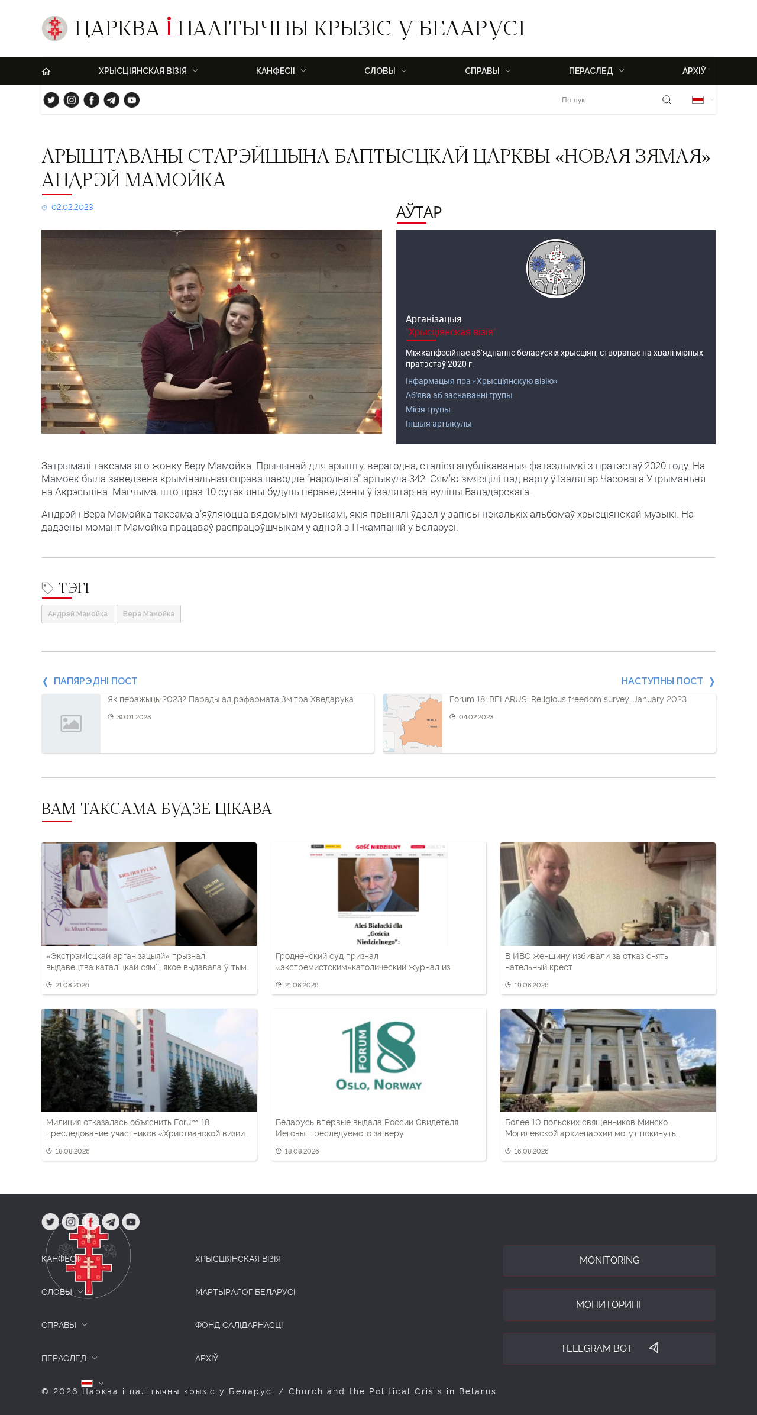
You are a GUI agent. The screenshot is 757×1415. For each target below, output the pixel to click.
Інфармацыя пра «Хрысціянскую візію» (482, 380)
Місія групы (428, 409)
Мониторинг (609, 1304)
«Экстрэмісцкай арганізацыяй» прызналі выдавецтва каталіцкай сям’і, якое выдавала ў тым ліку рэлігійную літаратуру (146, 962)
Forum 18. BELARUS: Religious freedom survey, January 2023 (568, 699)
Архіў (694, 71)
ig (67, 97)
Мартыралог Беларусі (245, 1292)
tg (107, 97)
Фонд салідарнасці (239, 1325)
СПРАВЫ (58, 1325)
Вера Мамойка (148, 614)
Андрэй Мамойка (78, 614)
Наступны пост (662, 681)
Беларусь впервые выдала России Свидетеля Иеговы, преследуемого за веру (367, 1128)
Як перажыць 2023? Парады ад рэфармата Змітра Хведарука (231, 699)
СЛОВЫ (56, 1292)
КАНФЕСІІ (60, 1259)
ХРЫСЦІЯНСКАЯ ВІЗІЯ (238, 1259)
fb (87, 97)
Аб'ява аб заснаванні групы (459, 394)
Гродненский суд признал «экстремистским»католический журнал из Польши (363, 962)
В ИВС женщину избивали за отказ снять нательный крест (586, 962)
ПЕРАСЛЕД (63, 1358)
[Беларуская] (698, 99)
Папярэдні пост (96, 681)
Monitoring (609, 1260)
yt (128, 97)
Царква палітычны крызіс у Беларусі (300, 31)
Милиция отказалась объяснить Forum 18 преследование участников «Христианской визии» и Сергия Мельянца (148, 1128)
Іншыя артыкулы (439, 423)
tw (48, 97)
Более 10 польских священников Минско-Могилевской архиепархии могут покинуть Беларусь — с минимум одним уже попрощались (603, 1128)
